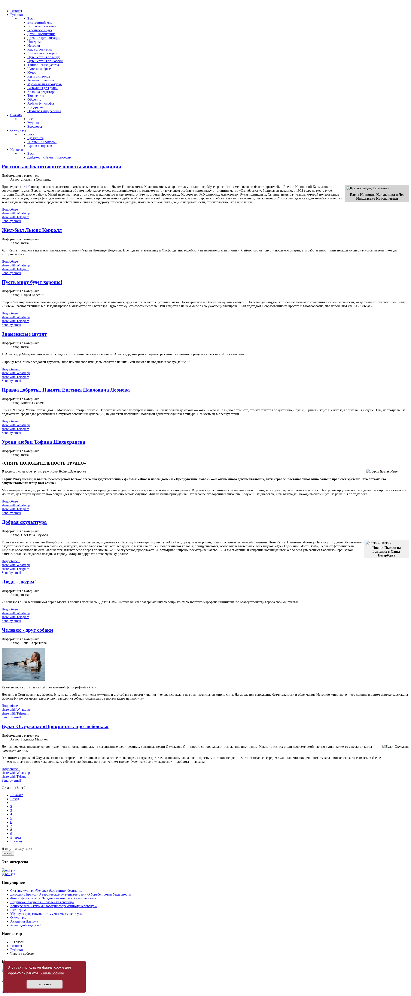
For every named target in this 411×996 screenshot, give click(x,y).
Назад (14, 799)
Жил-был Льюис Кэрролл (32, 230)
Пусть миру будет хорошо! (32, 282)
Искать (7, 853)
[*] (28, 186)
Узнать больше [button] (52, 973)
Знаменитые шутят (24, 334)
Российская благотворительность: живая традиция (61, 166)
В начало (16, 795)
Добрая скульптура (24, 522)
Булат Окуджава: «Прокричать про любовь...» (55, 726)
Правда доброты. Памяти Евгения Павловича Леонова (66, 390)
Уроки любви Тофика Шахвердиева (43, 442)
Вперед (15, 837)
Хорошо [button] (45, 984)
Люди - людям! (19, 582)
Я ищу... (7, 849)
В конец (16, 841)
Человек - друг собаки (27, 630)
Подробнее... (11, 209)
